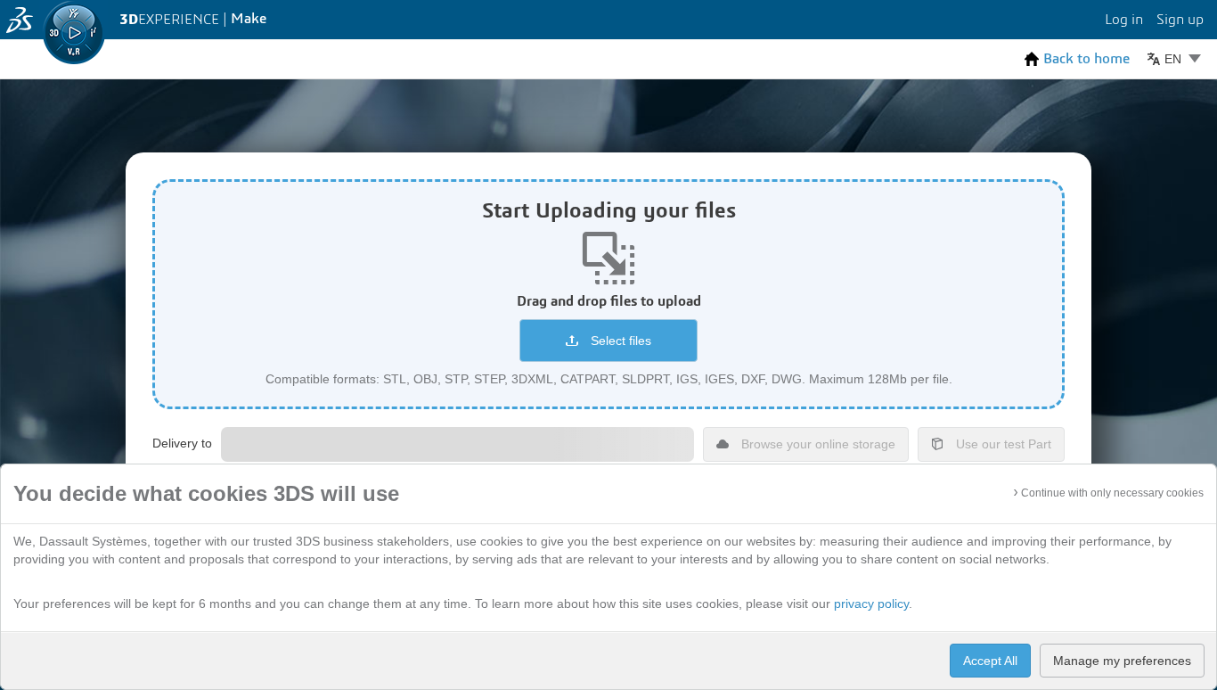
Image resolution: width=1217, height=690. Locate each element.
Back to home (1086, 59)
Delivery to (182, 443)
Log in (1124, 19)
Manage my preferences (1122, 660)
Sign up (1180, 19)
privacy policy (871, 603)
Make (248, 19)
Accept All (990, 660)
